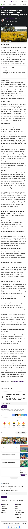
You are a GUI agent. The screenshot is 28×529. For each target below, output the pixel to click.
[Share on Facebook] (4, 24)
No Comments (17, 18)
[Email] (14, 527)
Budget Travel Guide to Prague (8, 454)
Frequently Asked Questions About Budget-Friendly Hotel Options (14, 73)
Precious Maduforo (10, 18)
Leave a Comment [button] (21, 432)
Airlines (7, 500)
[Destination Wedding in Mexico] (24, 463)
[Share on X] (6, 24)
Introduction (6, 70)
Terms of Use (13, 409)
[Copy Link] (9, 24)
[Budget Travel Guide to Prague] (24, 456)
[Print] (11, 24)
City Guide (8, 388)
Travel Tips (13, 388)
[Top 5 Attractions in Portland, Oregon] (24, 448)
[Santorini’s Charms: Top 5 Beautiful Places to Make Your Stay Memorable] (24, 472)
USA (2, 7)
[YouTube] (18, 517)
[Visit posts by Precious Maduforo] (2, 20)
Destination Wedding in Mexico (8, 462)
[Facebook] (16, 517)
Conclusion (6, 75)
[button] (2, 1)
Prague (22, 458)
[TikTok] (22, 517)
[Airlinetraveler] (14, 1)
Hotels (11, 500)
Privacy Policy (9, 410)
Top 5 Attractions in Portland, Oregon (10, 447)
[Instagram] (20, 517)
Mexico (22, 466)
